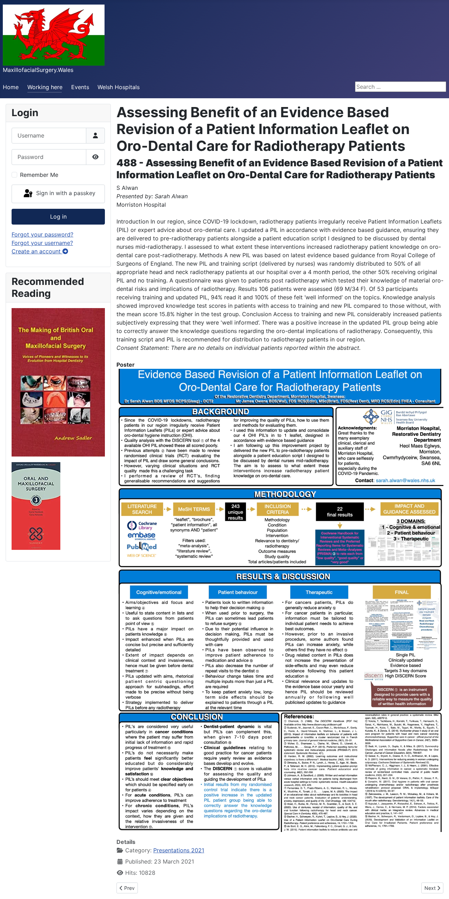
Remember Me (39, 174)
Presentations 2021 (178, 850)
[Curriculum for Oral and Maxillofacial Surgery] (36, 505)
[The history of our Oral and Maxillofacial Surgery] (58, 381)
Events (80, 87)
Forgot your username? (42, 242)
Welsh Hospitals (119, 87)
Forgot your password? (42, 234)
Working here (44, 87)
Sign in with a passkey (64, 193)
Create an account (37, 251)
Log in (58, 216)
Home (11, 87)
